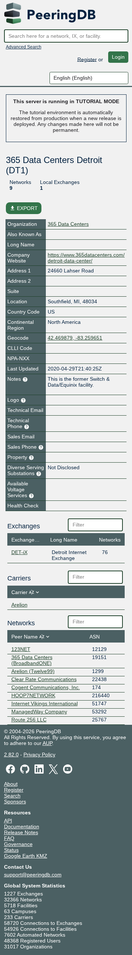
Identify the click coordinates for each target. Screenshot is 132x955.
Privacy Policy (39, 754)
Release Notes (21, 832)
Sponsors (15, 801)
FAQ (9, 838)
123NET (20, 649)
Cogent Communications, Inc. (45, 687)
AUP (47, 743)
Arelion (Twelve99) (33, 671)
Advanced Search (23, 47)
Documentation (21, 826)
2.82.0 (11, 754)
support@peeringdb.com (33, 875)
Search (12, 796)
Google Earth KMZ (25, 856)
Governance (18, 844)
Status (11, 850)
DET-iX (19, 552)
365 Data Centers (68, 224)
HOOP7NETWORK (33, 695)
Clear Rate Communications (44, 679)
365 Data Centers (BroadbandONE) (31, 660)
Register (87, 59)
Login (118, 57)
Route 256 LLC (29, 720)
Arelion (19, 605)
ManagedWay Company (39, 712)
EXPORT (24, 208)
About (11, 784)
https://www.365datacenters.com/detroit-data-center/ (86, 258)
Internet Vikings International (44, 703)
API (8, 821)
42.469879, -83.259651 (75, 338)
